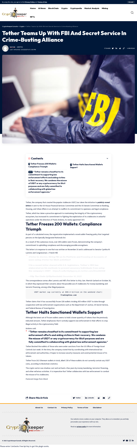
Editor (12, 47)
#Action (43, 257)
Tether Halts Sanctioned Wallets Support (86, 166)
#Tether (32, 257)
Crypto (20, 47)
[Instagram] (130, 440)
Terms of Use (42, 2)
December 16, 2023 (72, 276)
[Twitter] (123, 440)
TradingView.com (68, 295)
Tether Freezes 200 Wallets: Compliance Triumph (42, 165)
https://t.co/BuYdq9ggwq (64, 271)
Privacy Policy (30, 2)
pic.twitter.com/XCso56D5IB (91, 271)
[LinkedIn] (132, 440)
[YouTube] (127, 440)
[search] (132, 12)
